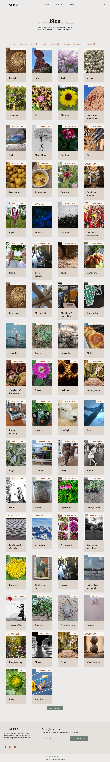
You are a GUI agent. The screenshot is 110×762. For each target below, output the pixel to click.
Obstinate (65, 232)
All (14, 44)
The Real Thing (91, 44)
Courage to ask (93, 507)
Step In (90, 470)
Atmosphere (15, 115)
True (89, 430)
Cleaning (39, 470)
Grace (63, 662)
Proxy (63, 470)
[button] (104, 5)
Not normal (66, 544)
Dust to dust (14, 192)
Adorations (23, 44)
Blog (47, 5)
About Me (58, 5)
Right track (66, 507)
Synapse (91, 625)
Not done (65, 155)
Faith (44, 44)
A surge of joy (15, 625)
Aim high (65, 430)
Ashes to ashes (68, 625)
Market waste (93, 272)
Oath (11, 507)
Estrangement (93, 390)
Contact (70, 5)
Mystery (90, 78)
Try (36, 115)
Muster (38, 662)
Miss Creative (93, 662)
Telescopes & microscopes (72, 44)
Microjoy (65, 115)
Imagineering (15, 662)
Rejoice (12, 232)
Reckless (65, 390)
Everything (14, 313)
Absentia (39, 430)
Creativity (34, 44)
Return (64, 585)
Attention (13, 353)
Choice (38, 390)
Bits (88, 155)
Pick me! (13, 272)
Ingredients (40, 192)
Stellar (12, 155)
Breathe (39, 699)
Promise (65, 192)
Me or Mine (40, 155)
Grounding (40, 544)
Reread (12, 78)
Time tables (92, 313)
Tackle (64, 78)
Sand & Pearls (54, 44)
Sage (11, 470)
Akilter (90, 353)
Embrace (13, 585)
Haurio (38, 625)
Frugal (38, 353)
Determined (66, 353)
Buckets (38, 507)
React (12, 699)
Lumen (38, 232)
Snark (64, 272)
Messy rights (41, 313)
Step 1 (37, 78)
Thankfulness (40, 205)
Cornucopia (97, 596)
